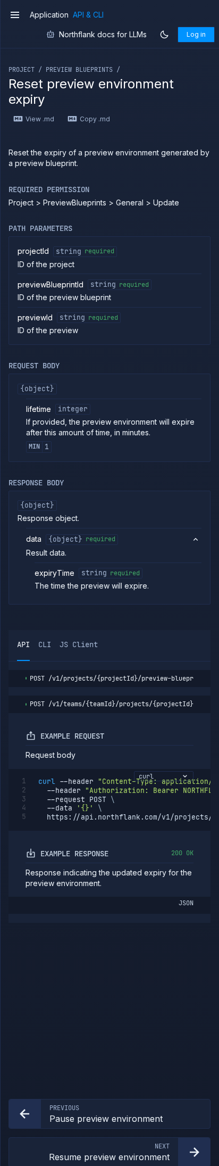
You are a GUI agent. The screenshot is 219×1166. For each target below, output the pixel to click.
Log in (196, 34)
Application (49, 15)
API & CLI (88, 15)
